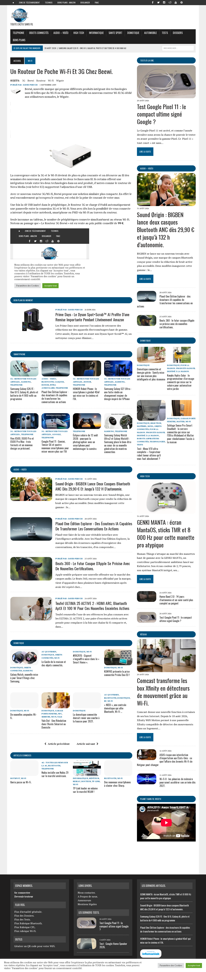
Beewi (31, 80)
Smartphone (19, 354)
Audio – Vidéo (60, 33)
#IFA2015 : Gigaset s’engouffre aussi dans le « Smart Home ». (86, 659)
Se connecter (22, 892)
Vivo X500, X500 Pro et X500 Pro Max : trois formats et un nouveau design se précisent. (22, 443)
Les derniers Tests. (89, 912)
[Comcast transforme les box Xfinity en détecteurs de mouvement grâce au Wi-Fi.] (166, 670)
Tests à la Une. (147, 60)
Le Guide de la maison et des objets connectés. (54, 663)
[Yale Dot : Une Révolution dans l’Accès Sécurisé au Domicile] (56, 706)
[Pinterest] (181, 2)
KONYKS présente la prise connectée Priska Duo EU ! (117, 673)
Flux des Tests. (22, 919)
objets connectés (38, 33)
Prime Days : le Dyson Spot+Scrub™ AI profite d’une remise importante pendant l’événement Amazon (92, 316)
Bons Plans (19, 40)
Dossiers (178, 33)
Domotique (133, 33)
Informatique (96, 33)
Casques (59, 382)
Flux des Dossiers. (24, 915)
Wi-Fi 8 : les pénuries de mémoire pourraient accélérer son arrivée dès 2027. (177, 782)
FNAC (97, 2)
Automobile (150, 33)
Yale (59, 717)
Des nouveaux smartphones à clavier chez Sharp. (117, 784)
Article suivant (86, 744)
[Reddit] (170, 2)
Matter (181, 421)
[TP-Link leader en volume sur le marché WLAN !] (87, 773)
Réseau (143, 634)
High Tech (78, 33)
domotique (19, 643)
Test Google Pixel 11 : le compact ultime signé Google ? (161, 114)
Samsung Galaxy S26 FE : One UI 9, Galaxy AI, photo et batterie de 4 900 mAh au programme (24, 394)
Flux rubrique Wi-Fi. (25, 931)
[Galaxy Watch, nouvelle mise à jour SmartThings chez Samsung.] (24, 663)
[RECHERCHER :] (178, 48)
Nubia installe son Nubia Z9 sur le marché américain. (55, 774)
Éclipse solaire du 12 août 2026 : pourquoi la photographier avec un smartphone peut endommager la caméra (85, 441)
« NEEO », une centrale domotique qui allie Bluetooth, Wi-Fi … (115, 708)
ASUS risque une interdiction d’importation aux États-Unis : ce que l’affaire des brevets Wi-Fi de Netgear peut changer (164, 760)
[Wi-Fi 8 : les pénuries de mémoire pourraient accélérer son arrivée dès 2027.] (146, 782)
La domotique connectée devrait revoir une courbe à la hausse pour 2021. (86, 718)
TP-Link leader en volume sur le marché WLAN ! (85, 790)
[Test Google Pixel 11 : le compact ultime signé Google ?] (166, 96)
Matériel (142, 426)
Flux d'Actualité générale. (28, 911)
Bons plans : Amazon (66, 2)
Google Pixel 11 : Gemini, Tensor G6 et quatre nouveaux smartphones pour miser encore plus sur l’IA (55, 446)
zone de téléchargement (29, 2)
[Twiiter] (158, 2)
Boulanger (85, 2)
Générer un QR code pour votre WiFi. (34, 946)
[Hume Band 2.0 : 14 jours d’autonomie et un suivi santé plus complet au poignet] (146, 599)
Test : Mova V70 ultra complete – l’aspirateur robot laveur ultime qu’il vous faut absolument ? (149, 454)
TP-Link (96, 781)
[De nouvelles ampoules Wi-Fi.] (24, 706)
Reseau (76, 781)
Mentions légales (87, 904)
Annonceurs (84, 900)
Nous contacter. (86, 892)
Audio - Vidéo (49, 379)
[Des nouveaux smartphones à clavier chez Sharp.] (118, 773)
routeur (41, 80)
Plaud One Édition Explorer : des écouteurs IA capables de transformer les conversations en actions (55, 397)
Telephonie (18, 33)
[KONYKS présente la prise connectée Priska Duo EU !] (118, 663)
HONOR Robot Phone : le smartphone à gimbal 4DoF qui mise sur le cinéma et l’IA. (86, 394)
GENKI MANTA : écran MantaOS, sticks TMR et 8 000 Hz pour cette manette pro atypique (165, 533)
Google (56, 434)
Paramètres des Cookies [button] (171, 965)
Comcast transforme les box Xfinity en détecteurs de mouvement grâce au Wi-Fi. (163, 691)
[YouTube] (175, 2)
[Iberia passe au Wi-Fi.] (24, 773)
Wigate (60, 80)
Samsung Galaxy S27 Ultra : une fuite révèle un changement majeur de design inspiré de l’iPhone (117, 394)
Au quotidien (49, 651)
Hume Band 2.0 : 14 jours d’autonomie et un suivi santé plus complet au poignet (176, 600)
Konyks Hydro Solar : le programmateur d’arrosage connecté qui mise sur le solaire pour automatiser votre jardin (180, 382)
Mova (150, 426)
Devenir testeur (23, 896)
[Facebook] (152, 2)
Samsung (26, 382)
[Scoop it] (193, 2)
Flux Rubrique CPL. (25, 927)
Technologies (157, 441)
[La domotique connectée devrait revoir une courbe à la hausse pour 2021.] (87, 706)
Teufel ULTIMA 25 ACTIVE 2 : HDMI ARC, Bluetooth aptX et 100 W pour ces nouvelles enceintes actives (92, 605)
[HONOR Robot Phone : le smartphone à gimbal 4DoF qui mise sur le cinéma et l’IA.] (87, 374)
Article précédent (59, 744)
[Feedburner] (187, 2)
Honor (45, 385)
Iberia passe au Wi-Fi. (20, 782)
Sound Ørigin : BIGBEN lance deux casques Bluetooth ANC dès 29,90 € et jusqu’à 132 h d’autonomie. (92, 486)
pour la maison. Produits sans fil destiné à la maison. (181, 368)
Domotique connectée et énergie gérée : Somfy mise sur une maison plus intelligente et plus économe (151, 374)
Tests (165, 33)
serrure (46, 717)
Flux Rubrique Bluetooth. (28, 923)
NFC (60, 713)
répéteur (94, 778)
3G (23, 80)
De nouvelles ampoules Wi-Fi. (23, 716)
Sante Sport (115, 33)
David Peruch (30, 85)
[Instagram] (164, 2)
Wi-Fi (51, 80)
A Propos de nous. (88, 896)
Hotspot (15, 778)
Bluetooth (48, 382)
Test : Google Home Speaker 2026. (113, 945)
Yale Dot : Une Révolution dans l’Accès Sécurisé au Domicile (54, 724)
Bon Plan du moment (23, 300)
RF (105, 701)
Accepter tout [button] (194, 965)
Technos (48, 2)
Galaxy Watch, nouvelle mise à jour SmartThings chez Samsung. (24, 678)
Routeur (86, 781)
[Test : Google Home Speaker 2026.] (86, 947)
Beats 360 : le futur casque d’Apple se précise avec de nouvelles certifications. (92, 565)
